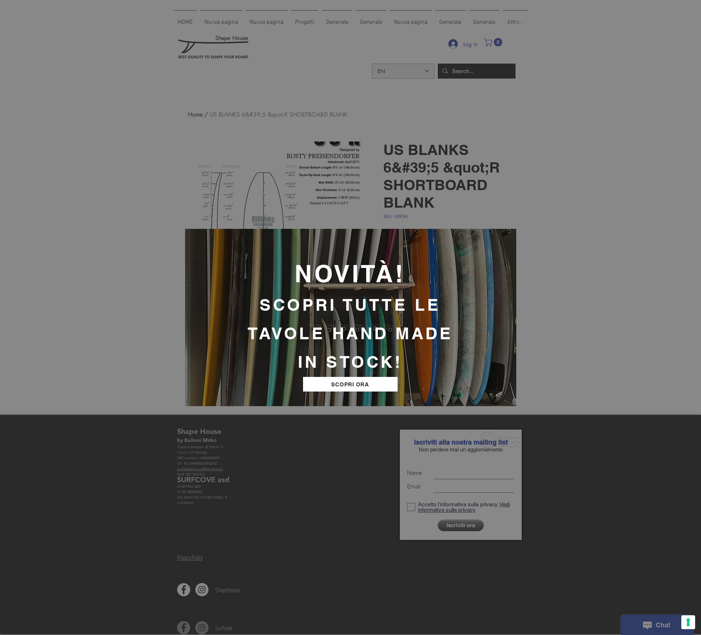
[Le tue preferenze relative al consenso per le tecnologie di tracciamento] (688, 622)
